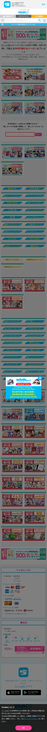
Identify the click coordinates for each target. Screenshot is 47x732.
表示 (43, 4)
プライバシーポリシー (31, 719)
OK (23, 728)
